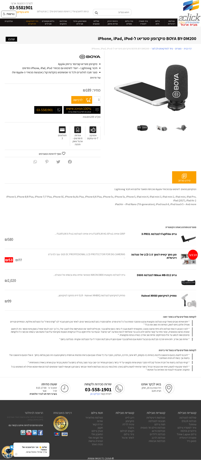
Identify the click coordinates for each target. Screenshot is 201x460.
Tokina (192, 424)
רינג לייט (129, 417)
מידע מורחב (184, 180)
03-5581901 (21, 7)
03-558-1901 (98, 389)
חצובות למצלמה (156, 421)
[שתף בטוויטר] (58, 161)
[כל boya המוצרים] (89, 57)
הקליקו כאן (95, 393)
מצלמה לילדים (157, 434)
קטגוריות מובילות (187, 413)
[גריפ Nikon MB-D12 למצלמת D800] (188, 280)
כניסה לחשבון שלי (80, 11)
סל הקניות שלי (95, 437)
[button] (8, 452)
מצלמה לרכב (158, 437)
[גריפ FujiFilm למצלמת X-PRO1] (188, 238)
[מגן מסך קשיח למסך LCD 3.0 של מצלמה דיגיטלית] (188, 259)
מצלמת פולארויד (94, 417)
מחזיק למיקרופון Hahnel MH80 (159, 295)
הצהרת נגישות (96, 441)
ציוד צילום (129, 434)
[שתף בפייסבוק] (70, 161)
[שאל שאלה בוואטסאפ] (35, 161)
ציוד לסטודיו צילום (186, 427)
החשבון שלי (97, 434)
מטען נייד (191, 441)
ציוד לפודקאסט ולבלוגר (162, 48)
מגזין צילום (42, 11)
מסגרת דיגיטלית (187, 437)
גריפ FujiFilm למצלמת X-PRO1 (159, 234)
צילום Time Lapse (186, 434)
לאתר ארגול (128, 437)
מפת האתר (97, 444)
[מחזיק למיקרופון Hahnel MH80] (188, 300)
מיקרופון (130, 421)
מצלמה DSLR (189, 421)
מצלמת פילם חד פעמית (153, 427)
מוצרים (178, 48)
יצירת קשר (97, 424)
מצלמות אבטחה (157, 441)
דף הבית (188, 48)
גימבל (131, 427)
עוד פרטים (95, 77)
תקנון (100, 427)
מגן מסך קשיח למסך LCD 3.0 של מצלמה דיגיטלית (154, 256)
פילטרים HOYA (188, 431)
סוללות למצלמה (187, 417)
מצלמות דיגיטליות (156, 417)
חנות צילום (159, 424)
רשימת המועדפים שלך (59, 11)
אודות (100, 421)
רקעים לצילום (127, 431)
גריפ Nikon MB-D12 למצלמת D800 (157, 275)
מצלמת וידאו (158, 431)
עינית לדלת (128, 424)
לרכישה (78, 100)
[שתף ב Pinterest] (46, 161)
